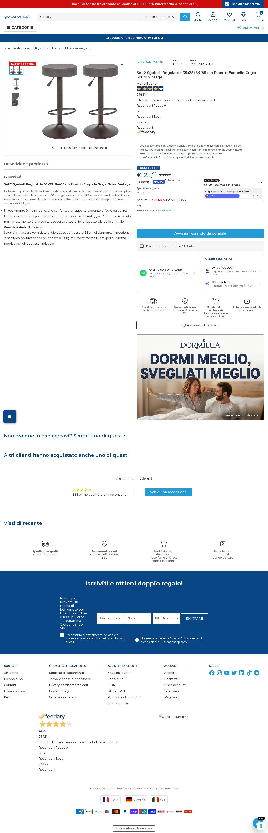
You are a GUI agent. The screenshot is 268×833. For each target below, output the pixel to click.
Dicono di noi (13, 679)
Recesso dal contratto (124, 697)
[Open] (9, 416)
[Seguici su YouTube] (227, 673)
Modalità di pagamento (66, 673)
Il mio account (175, 685)
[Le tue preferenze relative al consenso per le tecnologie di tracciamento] (261, 826)
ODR (111, 685)
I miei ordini (172, 691)
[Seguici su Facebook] (212, 673)
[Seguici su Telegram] (256, 673)
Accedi (169, 673)
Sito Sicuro (115, 679)
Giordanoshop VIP (166, 210)
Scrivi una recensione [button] (168, 492)
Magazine (171, 697)
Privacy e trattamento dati (68, 685)
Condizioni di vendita (64, 697)
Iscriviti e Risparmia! (246, 4)
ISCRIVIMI (194, 619)
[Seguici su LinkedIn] (241, 673)
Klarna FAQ (116, 691)
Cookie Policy (59, 691)
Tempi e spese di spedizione (70, 679)
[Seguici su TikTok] (249, 673)
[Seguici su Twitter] (234, 673)
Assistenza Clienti (120, 673)
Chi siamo (11, 673)
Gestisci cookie (119, 703)
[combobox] (157, 618)
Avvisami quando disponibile (200, 233)
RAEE (8, 697)
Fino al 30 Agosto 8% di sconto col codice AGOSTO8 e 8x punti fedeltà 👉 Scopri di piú (133, 4)
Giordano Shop (14, 48)
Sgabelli (31, 48)
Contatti (10, 685)
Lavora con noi (15, 691)
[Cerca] (185, 17)
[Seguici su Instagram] (219, 673)
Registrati (171, 679)
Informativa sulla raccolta (134, 828)
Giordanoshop (150, 62)
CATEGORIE (22, 28)
